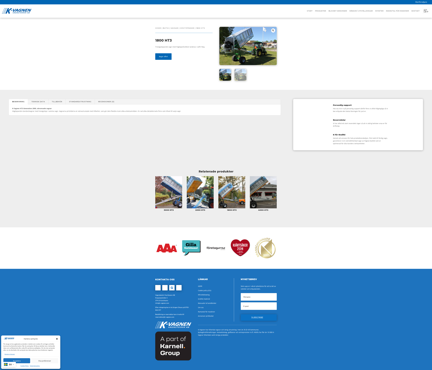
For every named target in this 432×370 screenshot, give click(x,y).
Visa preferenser (44, 361)
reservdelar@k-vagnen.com (164, 317)
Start (310, 11)
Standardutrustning (80, 102)
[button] (57, 339)
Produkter (320, 11)
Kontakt (415, 11)
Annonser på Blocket (206, 316)
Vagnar (174, 28)
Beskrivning (18, 102)
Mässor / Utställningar (361, 11)
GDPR (200, 286)
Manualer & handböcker (207, 303)
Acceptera (17, 361)
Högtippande (187, 28)
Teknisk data (38, 102)
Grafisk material (204, 299)
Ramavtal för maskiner (397, 11)
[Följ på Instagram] (165, 287)
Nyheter (379, 11)
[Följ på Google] (172, 287)
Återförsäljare (421, 2)
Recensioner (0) (106, 102)
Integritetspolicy (35, 366)
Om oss (201, 307)
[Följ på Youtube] (179, 287)
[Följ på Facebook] (158, 287)
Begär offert (163, 56)
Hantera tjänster (9, 354)
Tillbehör (57, 102)
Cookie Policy (24, 366)
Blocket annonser (337, 11)
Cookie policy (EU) (204, 290)
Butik (166, 28)
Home (158, 28)
